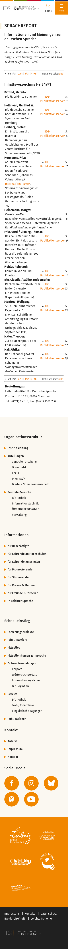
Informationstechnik (25, 503)
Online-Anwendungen (22, 663)
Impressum (15, 749)
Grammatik (19, 467)
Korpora (17, 669)
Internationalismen (17, 184)
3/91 (27, 73)
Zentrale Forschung (24, 461)
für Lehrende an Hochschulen (27, 554)
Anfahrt (12, 741)
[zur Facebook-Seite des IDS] (11, 783)
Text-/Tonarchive (23, 705)
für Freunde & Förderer (23, 593)
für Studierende (18, 577)
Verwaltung (19, 514)
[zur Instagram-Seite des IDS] (31, 783)
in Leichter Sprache (20, 601)
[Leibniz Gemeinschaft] (20, 835)
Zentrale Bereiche (19, 492)
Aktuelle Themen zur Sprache (27, 655)
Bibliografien (20, 686)
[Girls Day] (20, 861)
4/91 (33, 73)
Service (12, 694)
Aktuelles (14, 647)
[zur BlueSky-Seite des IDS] (51, 783)
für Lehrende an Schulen (24, 561)
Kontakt (13, 757)
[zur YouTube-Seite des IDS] (31, 799)
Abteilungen (16, 456)
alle (61, 73)
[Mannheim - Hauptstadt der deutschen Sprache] (20, 888)
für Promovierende (20, 569)
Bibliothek (19, 498)
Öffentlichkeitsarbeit (26, 509)
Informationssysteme (26, 680)
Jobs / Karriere (17, 640)
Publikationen (17, 719)
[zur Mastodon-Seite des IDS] (11, 799)
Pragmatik (18, 478)
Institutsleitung (18, 448)
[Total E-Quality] (47, 861)
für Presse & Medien (21, 585)
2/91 (20, 73)
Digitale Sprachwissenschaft (30, 484)
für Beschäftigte (18, 546)
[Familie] (47, 835)
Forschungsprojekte (21, 632)
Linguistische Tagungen (27, 711)
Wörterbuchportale (24, 674)
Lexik (15, 473)
